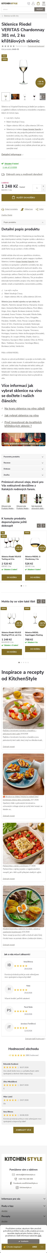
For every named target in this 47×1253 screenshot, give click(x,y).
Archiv (4, 1211)
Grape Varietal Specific (32, 129)
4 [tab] (25, 662)
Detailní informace (11, 154)
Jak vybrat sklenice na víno (22, 415)
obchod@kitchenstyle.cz (25, 1174)
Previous (39, 526)
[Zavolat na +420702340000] (28, 3)
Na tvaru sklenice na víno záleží (25, 408)
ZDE (39, 1236)
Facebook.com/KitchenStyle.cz (25, 1183)
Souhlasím (24, 1241)
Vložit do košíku (25, 197)
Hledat (39, 9)
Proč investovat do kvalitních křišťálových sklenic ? (23, 424)
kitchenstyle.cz (25, 1187)
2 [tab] (23, 585)
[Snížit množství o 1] (43, 189)
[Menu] (43, 3)
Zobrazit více (23, 1130)
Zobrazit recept (9, 746)
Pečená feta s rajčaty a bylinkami (16, 866)
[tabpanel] (12, 556)
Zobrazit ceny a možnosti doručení (24, 174)
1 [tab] (21, 585)
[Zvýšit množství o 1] (43, 186)
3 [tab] (25, 585)
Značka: (7, 215)
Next (43, 526)
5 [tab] (28, 662)
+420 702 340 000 (25, 1179)
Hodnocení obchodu (23, 1049)
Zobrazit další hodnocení (34, 1039)
